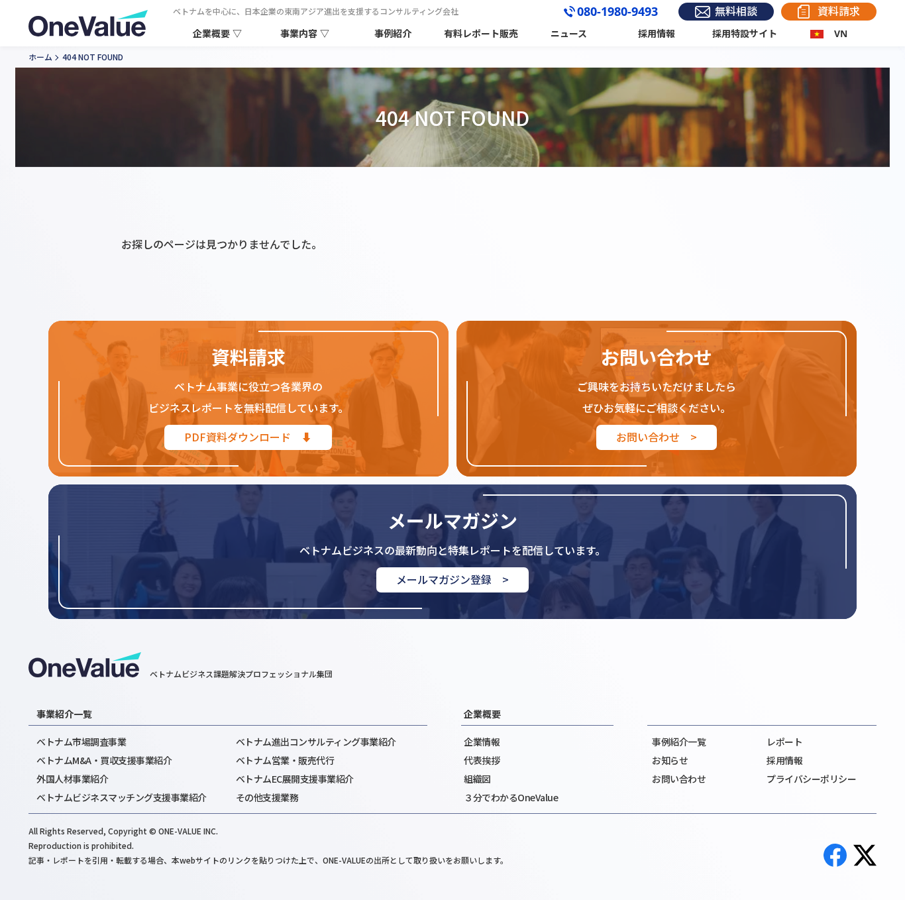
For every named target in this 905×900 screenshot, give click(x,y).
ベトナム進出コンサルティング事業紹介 (316, 741)
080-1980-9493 (617, 12)
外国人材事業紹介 (72, 778)
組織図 (477, 778)
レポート (784, 741)
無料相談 (736, 11)
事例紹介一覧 (679, 741)
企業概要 (482, 713)
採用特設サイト (744, 33)
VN (840, 33)
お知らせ (670, 760)
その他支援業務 (267, 797)
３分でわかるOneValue (511, 797)
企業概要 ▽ (217, 33)
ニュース (569, 33)
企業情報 (482, 741)
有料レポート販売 (481, 33)
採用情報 (656, 33)
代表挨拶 (482, 760)
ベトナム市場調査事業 (81, 741)
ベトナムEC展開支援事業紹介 (295, 778)
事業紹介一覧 (64, 713)
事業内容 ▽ (304, 33)
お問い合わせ (679, 778)
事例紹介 (392, 33)
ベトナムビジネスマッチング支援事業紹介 (121, 797)
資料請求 (839, 11)
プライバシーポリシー (811, 778)
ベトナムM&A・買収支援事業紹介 (104, 760)
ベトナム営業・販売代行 (285, 760)
